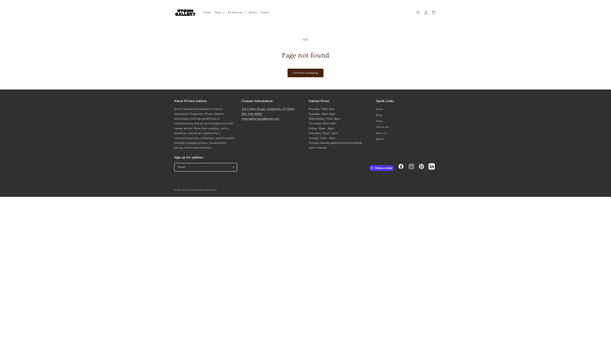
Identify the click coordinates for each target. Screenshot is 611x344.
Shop (379, 115)
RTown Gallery (190, 190)
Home (379, 109)
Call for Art (382, 127)
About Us (381, 133)
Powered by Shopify (207, 190)
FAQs (379, 121)
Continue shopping (305, 72)
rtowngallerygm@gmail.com (260, 118)
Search (380, 138)
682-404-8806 (252, 113)
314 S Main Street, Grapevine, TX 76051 (268, 109)
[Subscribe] (233, 167)
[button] (219, 12)
